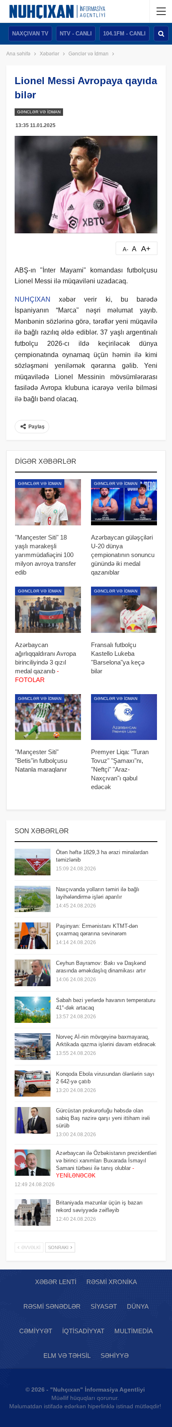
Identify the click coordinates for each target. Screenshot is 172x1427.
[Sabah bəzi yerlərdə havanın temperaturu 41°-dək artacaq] (33, 1010)
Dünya (138, 1306)
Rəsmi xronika (111, 1281)
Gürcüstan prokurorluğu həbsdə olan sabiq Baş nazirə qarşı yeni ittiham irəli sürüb (103, 1118)
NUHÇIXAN (33, 299)
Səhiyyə (115, 1355)
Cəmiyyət (35, 1331)
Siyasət (104, 1306)
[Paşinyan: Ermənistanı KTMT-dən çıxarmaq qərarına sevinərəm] (33, 935)
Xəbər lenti (55, 1281)
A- (125, 249)
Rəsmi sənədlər (52, 1306)
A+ (146, 249)
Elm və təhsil (67, 1355)
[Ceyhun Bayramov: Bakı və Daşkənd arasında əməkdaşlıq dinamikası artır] (33, 973)
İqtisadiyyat (83, 1331)
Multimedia (133, 1331)
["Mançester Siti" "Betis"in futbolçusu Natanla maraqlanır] (48, 717)
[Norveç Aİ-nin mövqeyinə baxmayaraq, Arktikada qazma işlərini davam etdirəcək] (33, 1046)
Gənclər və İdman (39, 112)
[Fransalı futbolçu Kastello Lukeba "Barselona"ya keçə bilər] (124, 610)
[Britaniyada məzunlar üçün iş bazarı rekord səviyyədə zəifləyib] (33, 1212)
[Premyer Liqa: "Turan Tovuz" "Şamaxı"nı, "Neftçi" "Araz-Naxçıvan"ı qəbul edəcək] (124, 717)
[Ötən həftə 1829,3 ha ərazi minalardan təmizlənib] (33, 862)
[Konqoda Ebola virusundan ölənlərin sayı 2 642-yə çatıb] (33, 1083)
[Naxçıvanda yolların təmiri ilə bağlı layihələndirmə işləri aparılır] (33, 899)
